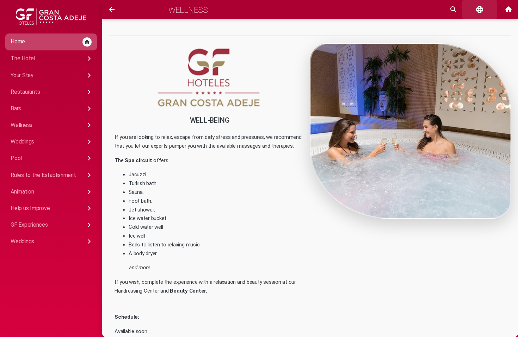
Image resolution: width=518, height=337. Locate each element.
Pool (52, 158)
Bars (52, 108)
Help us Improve (52, 208)
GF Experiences (52, 225)
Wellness (52, 125)
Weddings (52, 141)
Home (50, 41)
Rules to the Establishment (52, 175)
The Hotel (52, 58)
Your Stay (52, 75)
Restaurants (52, 92)
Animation (52, 192)
